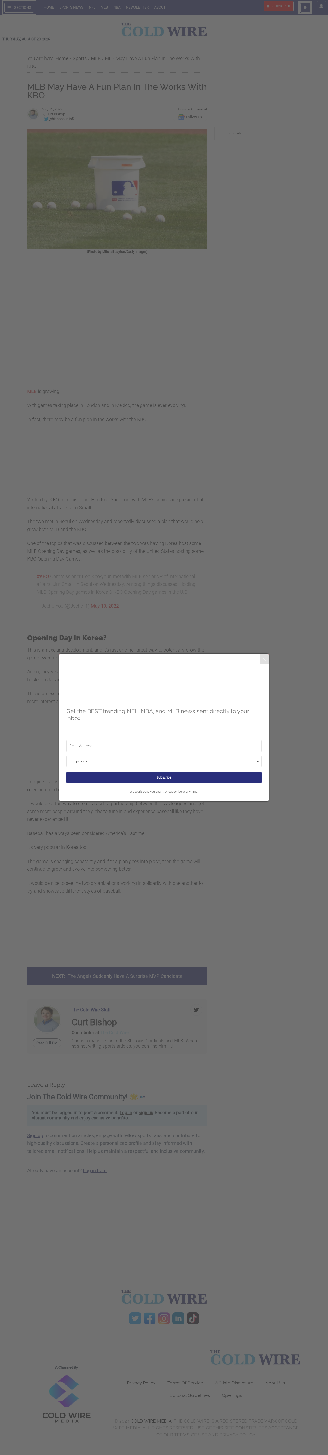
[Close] (264, 659)
